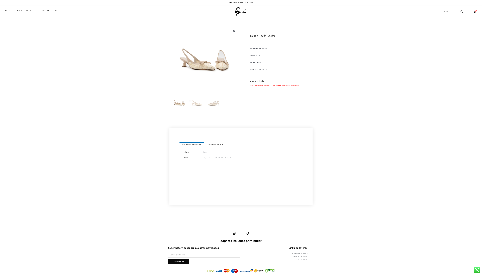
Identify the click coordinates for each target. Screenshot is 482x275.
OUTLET (29, 11)
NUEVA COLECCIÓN (12, 11)
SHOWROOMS (44, 11)
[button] (234, 31)
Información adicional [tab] (191, 145)
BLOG (55, 11)
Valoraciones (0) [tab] (215, 145)
